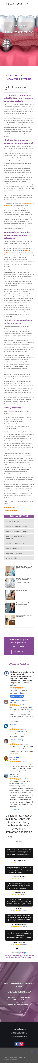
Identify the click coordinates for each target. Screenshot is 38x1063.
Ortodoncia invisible (10, 510)
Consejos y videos (12, 558)
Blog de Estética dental (14, 548)
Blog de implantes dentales (15, 543)
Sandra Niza (14, 757)
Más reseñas (19, 809)
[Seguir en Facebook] (17, 1044)
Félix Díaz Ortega (16, 740)
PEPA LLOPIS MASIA (19, 942)
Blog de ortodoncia (12, 521)
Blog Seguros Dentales (14, 553)
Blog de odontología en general (17, 531)
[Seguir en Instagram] (21, 1044)
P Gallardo (19, 908)
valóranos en (16, 696)
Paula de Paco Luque (19, 892)
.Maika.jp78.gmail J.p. (19, 876)
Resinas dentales (9, 507)
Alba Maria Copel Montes (19, 924)
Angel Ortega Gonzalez (18, 700)
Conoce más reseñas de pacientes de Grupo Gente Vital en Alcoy (19, 956)
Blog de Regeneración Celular (16, 526)
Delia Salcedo (14, 725)
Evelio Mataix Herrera (19, 860)
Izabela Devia (14, 774)
